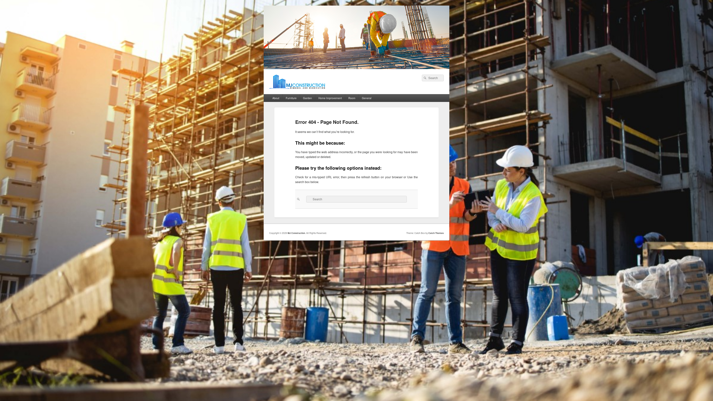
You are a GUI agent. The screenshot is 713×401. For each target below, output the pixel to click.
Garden (307, 98)
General (366, 98)
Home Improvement (330, 98)
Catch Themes (436, 233)
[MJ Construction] (356, 68)
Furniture (291, 98)
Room (351, 98)
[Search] (424, 78)
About (275, 98)
